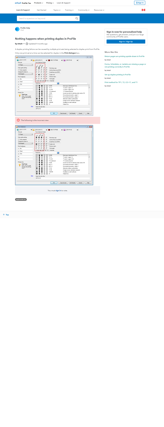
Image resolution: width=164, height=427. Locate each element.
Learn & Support (23, 10)
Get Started (41, 10)
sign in (58, 190)
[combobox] (48, 18)
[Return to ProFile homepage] (23, 2)
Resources (98, 10)
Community (83, 10)
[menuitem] (38, 3)
